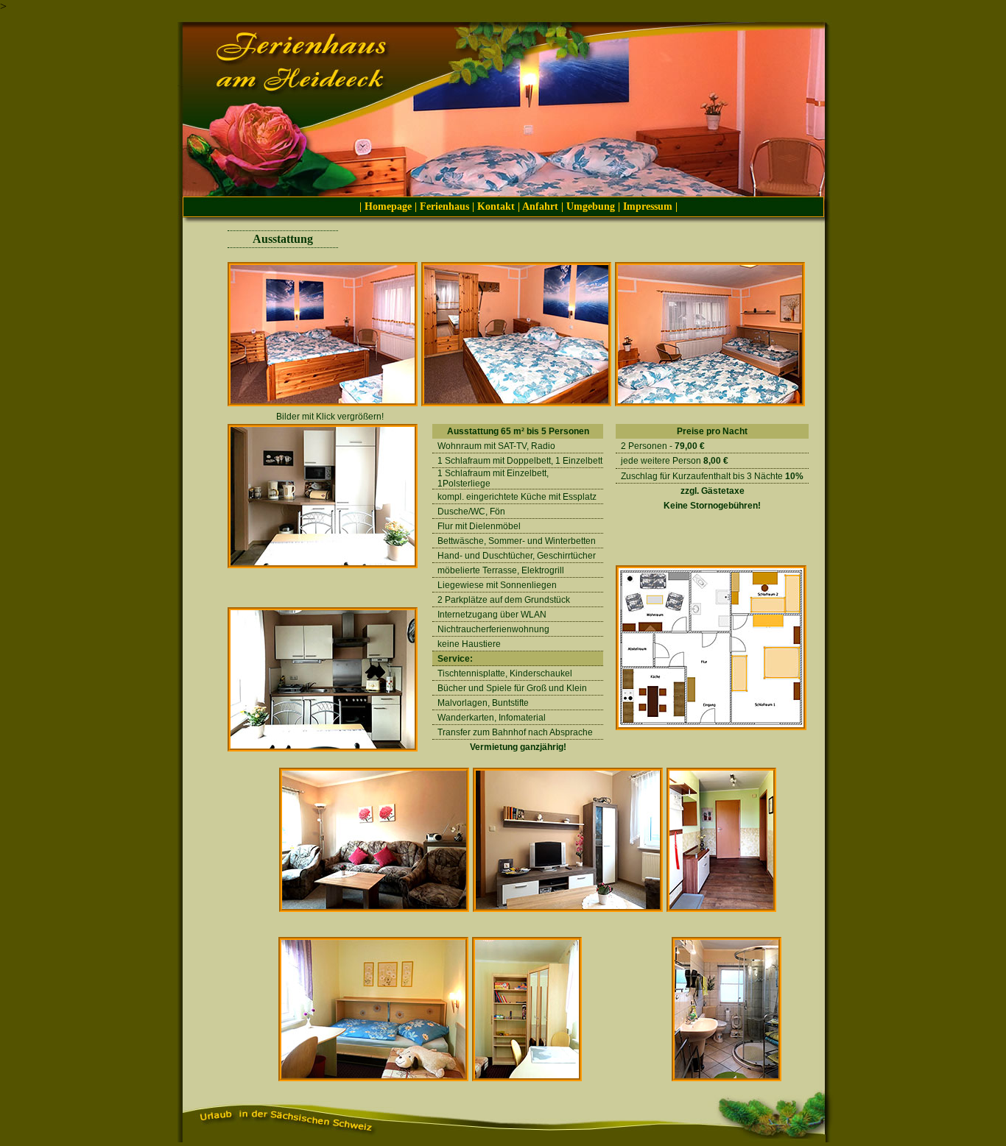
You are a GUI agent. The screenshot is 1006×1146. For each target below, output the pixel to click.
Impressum (647, 206)
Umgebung (590, 206)
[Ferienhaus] (323, 404)
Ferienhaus (446, 206)
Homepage (388, 206)
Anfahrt (540, 206)
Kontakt (496, 206)
